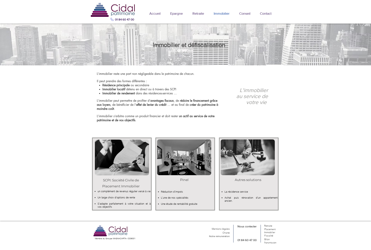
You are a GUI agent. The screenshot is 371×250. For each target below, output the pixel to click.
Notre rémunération (219, 236)
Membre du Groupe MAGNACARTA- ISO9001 (115, 238)
